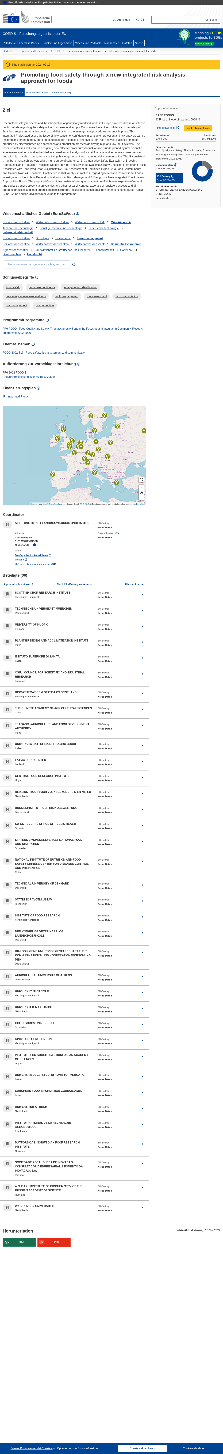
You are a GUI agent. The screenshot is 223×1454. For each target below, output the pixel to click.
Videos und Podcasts (88, 43)
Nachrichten (111, 43)
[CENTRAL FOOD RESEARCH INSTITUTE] (107, 456)
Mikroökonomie (121, 222)
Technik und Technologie (18, 228)
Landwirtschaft (105, 250)
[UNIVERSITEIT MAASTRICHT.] (81, 446)
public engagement (66, 296)
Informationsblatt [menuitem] (13, 92)
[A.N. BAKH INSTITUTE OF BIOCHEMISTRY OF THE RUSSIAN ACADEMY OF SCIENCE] (144, 430)
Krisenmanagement (90, 238)
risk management (16, 305)
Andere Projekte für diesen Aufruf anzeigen (29, 376)
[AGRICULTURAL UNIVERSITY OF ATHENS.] (116, 482)
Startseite (10, 43)
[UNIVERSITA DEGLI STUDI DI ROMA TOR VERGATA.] (94, 472)
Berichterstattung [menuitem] (61, 92)
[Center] (141, 492)
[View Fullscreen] (141, 479)
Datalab (127, 43)
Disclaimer (140, 503)
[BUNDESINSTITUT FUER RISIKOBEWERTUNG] (96, 441)
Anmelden (123, 19)
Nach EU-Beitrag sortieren (73, 584)
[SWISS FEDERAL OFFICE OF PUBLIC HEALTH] (84, 458)
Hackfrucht (34, 254)
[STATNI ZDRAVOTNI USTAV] (98, 449)
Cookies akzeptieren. (143, 1448)
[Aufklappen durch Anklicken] (142, 594)
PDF (57, 1242)
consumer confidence (42, 287)
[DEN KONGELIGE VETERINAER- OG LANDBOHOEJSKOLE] (94, 430)
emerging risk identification (80, 287)
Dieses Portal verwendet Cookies (32, 1448)
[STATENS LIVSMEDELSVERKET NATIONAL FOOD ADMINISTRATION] (104, 415)
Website (34, 559)
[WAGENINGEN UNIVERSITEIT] (81, 443)
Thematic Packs (29, 43)
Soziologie (42, 238)
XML (22, 1242)
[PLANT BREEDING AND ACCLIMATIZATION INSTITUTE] (110, 442)
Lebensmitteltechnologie (104, 228)
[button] (140, 20)
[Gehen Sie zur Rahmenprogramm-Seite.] (9, 77)
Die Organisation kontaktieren (45, 555)
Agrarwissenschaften (16, 250)
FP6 (57, 51)
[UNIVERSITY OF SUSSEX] (69, 446)
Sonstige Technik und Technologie (61, 228)
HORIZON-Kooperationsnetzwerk (47, 563)
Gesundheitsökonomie (126, 244)
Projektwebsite (168, 127)
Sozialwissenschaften (16, 222)
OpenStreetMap (55, 503)
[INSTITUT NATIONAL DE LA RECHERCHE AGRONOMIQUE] (74, 452)
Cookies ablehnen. (194, 1448)
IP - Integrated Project (16, 396)
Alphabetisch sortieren (17, 584)
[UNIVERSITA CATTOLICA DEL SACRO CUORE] (88, 462)
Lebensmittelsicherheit (18, 232)
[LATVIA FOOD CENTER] (117, 426)
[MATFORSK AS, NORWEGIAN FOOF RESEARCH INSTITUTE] (91, 416)
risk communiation (127, 296)
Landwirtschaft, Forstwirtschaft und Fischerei (62, 250)
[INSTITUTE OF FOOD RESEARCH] (72, 441)
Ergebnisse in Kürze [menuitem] (37, 92)
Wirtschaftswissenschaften (52, 222)
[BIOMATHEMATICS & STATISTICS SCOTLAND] (63, 430)
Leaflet (34, 503)
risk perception (45, 305)
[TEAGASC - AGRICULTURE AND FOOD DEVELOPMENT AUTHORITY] (57, 438)
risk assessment (97, 296)
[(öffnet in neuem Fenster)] (31, 17)
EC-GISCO (84, 503)
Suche (139, 43)
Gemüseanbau (12, 254)
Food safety (13, 287)
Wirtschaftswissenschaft (90, 222)
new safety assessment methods (26, 296)
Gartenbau (126, 250)
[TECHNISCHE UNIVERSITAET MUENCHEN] (92, 455)
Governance (63, 238)
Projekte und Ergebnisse (57, 43)
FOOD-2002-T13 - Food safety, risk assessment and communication (44, 352)
